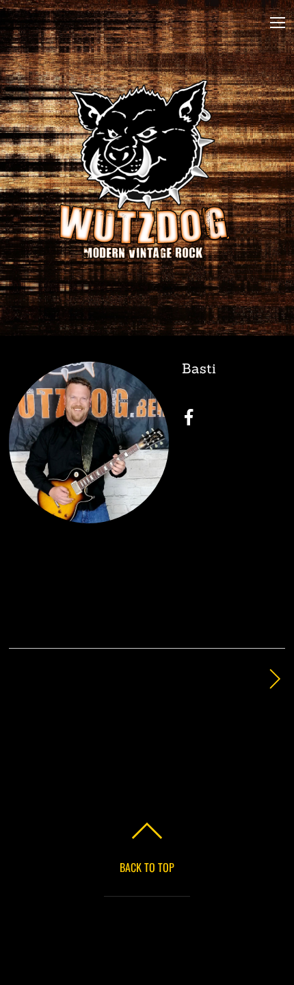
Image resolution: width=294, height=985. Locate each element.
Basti (199, 368)
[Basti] (89, 514)
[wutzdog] (144, 253)
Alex (134, 679)
